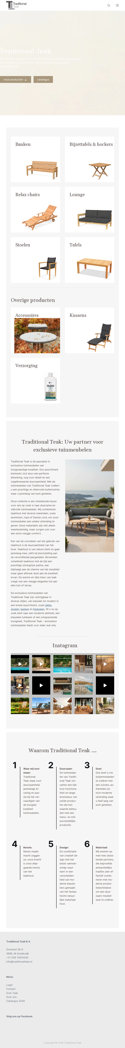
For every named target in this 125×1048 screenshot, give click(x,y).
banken (25, 609)
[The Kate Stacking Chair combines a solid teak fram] (84, 664)
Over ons (11, 996)
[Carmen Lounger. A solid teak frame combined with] (41, 707)
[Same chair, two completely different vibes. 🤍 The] (84, 707)
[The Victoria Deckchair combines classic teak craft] (20, 664)
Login (9, 984)
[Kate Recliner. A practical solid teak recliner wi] (20, 707)
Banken (23, 144)
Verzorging (26, 366)
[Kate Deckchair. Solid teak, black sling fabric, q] (105, 707)
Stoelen (22, 245)
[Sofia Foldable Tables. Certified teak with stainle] (20, 685)
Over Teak (12, 993)
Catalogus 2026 (15, 1000)
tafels (48, 605)
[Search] (109, 5)
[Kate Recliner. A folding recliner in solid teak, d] (41, 685)
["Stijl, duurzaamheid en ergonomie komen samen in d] (105, 685)
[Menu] (117, 5)
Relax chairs (27, 195)
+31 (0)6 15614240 (17, 957)
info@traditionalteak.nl (19, 961)
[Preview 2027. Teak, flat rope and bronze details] (105, 664)
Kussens (78, 315)
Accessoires (27, 315)
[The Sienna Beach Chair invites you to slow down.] (62, 707)
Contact (11, 988)
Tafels (76, 245)
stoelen (15, 609)
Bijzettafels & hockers (91, 144)
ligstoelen (38, 609)
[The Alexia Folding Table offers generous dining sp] (41, 664)
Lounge (77, 195)
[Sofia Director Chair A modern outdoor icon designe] (84, 685)
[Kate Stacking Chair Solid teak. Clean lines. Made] (62, 685)
